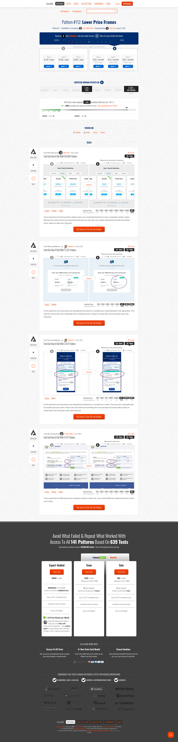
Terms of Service (115, 730)
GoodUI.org (59, 726)
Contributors (77, 11)
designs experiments (109, 726)
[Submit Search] (115, 11)
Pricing (95, 132)
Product (102, 132)
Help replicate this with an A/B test (107, 106)
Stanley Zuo (71, 246)
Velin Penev (112, 28)
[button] (89, 186)
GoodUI (49, 3)
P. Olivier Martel (68, 434)
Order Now (56, 572)
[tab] (129, 156)
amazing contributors (80, 728)
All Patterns (65, 11)
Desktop (78, 132)
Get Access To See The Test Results (89, 229)
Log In (118, 3)
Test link (132, 153)
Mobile (88, 132)
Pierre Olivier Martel (88, 28)
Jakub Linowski (78, 726)
